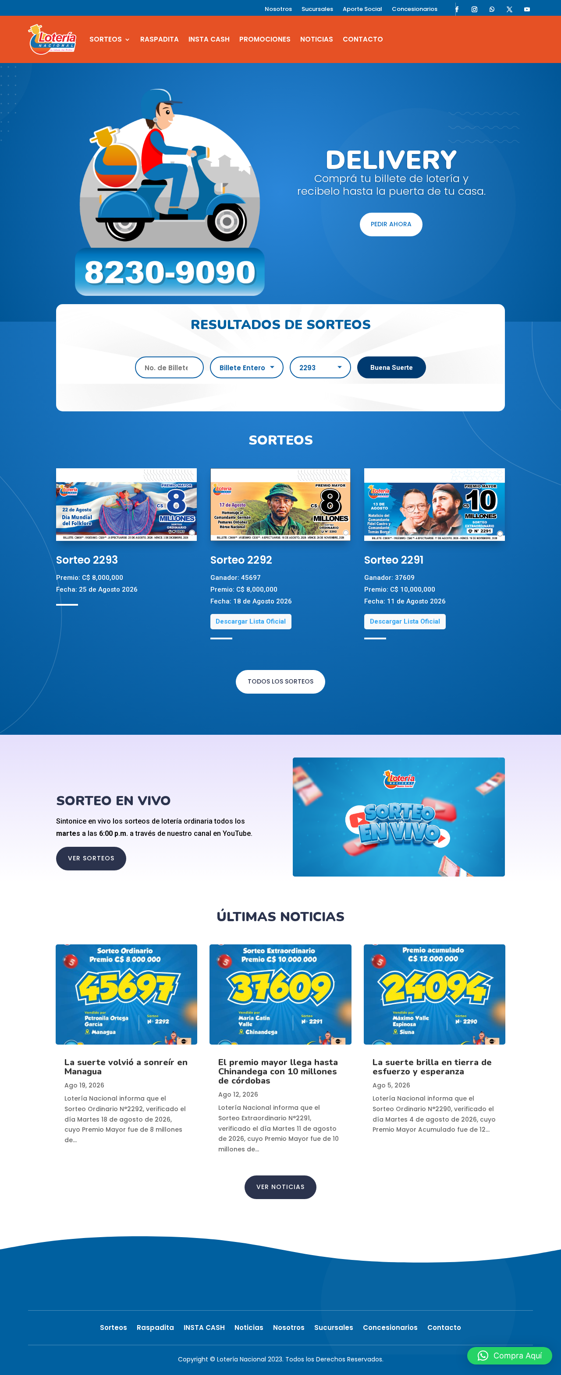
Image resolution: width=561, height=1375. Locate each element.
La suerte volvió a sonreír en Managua (126, 1066)
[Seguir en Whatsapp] (492, 9)
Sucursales (317, 9)
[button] (509, 1355)
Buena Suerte (391, 367)
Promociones (265, 39)
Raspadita (159, 39)
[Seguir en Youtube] (527, 9)
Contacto (363, 39)
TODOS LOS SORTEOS (280, 681)
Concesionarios (414, 9)
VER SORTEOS (91, 858)
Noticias (316, 39)
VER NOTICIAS (280, 1186)
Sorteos (105, 39)
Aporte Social (362, 9)
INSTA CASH (209, 39)
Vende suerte (391, 154)
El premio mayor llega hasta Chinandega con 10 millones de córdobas (278, 1071)
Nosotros (278, 9)
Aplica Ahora (391, 242)
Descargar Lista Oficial (251, 621)
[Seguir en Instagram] (474, 9)
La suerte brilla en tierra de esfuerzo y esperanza (432, 1066)
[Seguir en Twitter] (509, 9)
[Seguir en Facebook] (457, 9)
